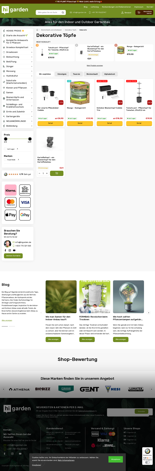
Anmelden (141, 411)
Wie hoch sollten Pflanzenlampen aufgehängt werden (128, 318)
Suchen (63, 12)
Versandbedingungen (54, 444)
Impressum (138, 7)
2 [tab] (12, 326)
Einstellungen (36, 465)
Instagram (12, 454)
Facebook (4, 454)
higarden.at (131, 432)
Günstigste (62, 74)
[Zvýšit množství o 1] (47, 173)
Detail (50, 123)
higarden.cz (132, 436)
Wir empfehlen (45, 74)
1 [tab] (5, 326)
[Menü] (151, 448)
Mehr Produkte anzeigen (95, 65)
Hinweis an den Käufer (54, 441)
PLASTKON (13, 160)
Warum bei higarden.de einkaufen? (54, 433)
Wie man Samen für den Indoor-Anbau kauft (58, 318)
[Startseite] (37, 29)
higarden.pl (131, 443)
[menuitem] (17, 31)
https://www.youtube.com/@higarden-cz (21, 454)
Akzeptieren (115, 459)
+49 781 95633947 (17, 449)
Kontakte (68, 448)
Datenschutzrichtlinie (73, 441)
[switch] (147, 462)
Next (149, 313)
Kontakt (150, 7)
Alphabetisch (109, 74)
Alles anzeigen (7, 320)
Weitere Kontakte (13, 256)
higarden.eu (131, 440)
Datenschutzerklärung (86, 411)
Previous (41, 313)
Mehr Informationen (66, 460)
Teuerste (76, 74)
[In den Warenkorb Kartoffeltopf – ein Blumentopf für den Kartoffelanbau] (56, 173)
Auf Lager (12, 149)
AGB (66, 437)
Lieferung (95, 7)
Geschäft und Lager (72, 444)
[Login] (126, 12)
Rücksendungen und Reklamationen (116, 7)
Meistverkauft (92, 74)
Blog (85, 7)
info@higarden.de (23, 242)
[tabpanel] (61, 312)
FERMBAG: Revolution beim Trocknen (93, 318)
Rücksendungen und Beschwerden (72, 433)
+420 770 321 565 (23, 246)
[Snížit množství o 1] (39, 173)
